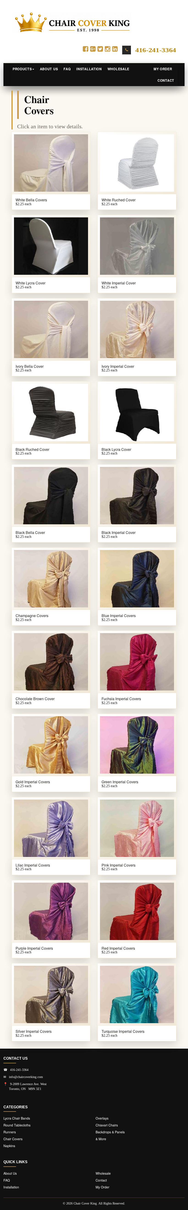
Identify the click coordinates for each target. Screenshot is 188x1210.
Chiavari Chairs (107, 1125)
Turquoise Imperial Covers (123, 1031)
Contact (166, 80)
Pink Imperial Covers (118, 865)
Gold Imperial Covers (33, 781)
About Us (49, 69)
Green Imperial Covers (120, 781)
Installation (89, 69)
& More (101, 1139)
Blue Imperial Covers (119, 615)
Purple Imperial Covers (34, 948)
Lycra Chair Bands (16, 1118)
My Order (164, 69)
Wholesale (118, 69)
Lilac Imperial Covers (33, 865)
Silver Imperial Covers (34, 1031)
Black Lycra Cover (116, 449)
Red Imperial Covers (118, 948)
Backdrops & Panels (110, 1132)
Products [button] (22, 69)
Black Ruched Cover (32, 449)
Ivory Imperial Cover (118, 366)
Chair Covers (12, 1139)
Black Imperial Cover (118, 532)
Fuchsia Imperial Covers (121, 698)
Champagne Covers (32, 615)
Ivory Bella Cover (30, 366)
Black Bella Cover (30, 532)
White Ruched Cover (118, 199)
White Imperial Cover (119, 283)
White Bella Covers (31, 199)
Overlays (102, 1118)
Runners (9, 1132)
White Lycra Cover (30, 283)
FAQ (67, 69)
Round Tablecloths (16, 1125)
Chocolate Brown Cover (35, 698)
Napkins (9, 1145)
